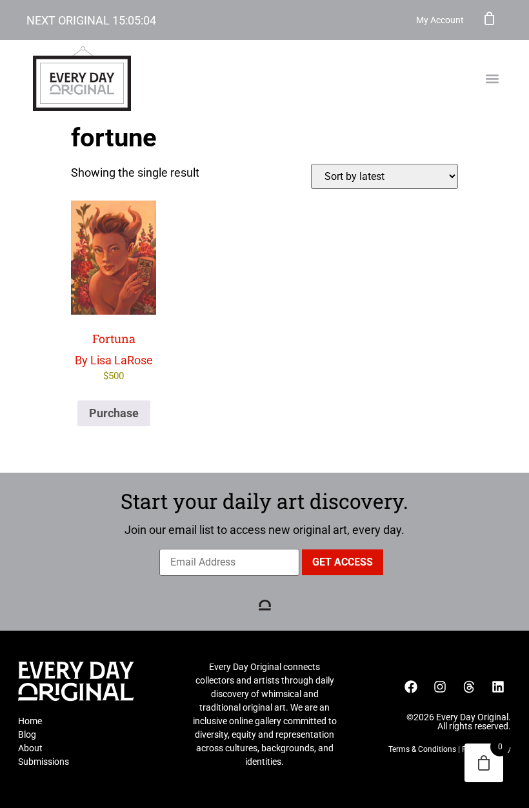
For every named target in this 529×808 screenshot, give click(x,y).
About (30, 748)
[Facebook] (411, 687)
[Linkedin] (498, 687)
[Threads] (469, 687)
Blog (27, 734)
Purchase (114, 413)
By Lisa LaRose (114, 356)
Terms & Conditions (422, 749)
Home (30, 721)
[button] (492, 79)
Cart (490, 18)
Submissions (43, 761)
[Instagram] (440, 687)
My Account (440, 20)
